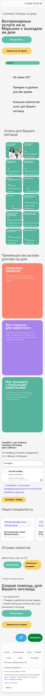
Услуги (7, 652)
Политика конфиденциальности (15, 662)
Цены (29, 652)
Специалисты (18, 652)
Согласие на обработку (11, 668)
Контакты (35, 658)
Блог (21, 658)
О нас (8, 658)
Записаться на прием (31, 564)
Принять (9, 688)
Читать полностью (10, 683)
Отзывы (38, 652)
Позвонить (35, 638)
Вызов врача (12, 565)
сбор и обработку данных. (13, 679)
